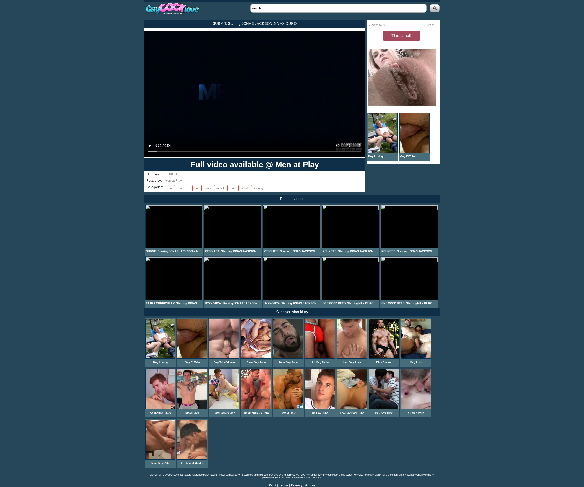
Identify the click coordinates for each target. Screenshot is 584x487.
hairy (208, 188)
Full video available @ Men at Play (254, 164)
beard (244, 188)
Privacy (296, 485)
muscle (220, 188)
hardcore (183, 188)
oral (197, 188)
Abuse (310, 485)
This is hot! (401, 35)
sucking (258, 188)
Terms (283, 485)
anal (169, 188)
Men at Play (173, 180)
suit (233, 188)
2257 (272, 485)
